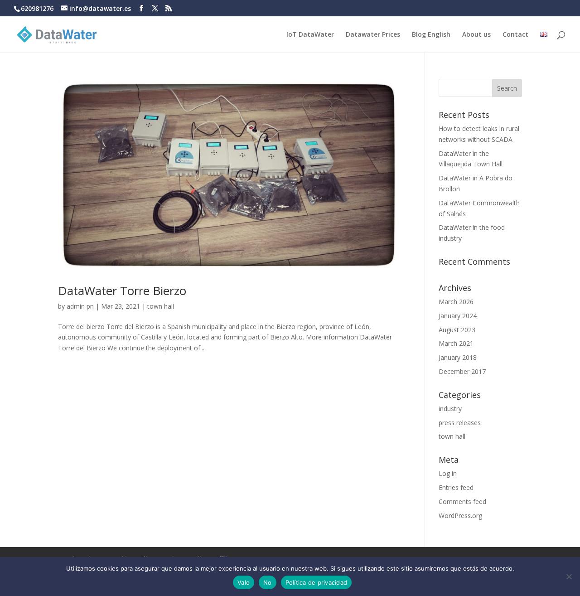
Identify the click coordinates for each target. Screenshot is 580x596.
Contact (515, 35)
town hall (160, 306)
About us (476, 35)
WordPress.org (460, 515)
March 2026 (456, 301)
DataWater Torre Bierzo (122, 290)
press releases (460, 422)
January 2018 (458, 357)
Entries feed (456, 487)
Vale (243, 582)
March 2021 (456, 343)
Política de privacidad (316, 582)
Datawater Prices (373, 35)
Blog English (431, 35)
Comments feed (462, 501)
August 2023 (457, 329)
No (267, 582)
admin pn (80, 306)
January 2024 (458, 315)
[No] (568, 576)
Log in (448, 473)
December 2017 (462, 371)
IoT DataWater (310, 35)
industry (450, 408)
